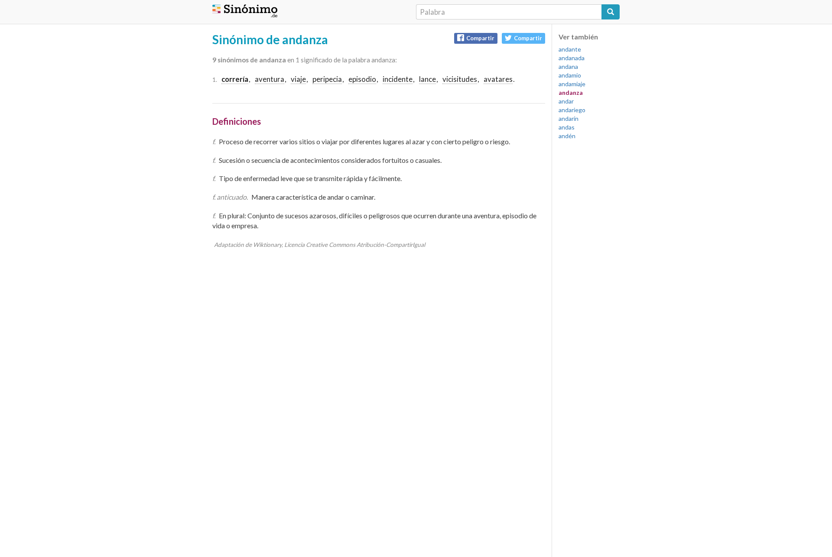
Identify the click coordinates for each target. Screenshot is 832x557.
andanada (572, 58)
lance (427, 79)
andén (567, 135)
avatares (498, 79)
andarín (568, 118)
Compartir (480, 38)
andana (568, 66)
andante (570, 49)
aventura (269, 79)
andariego (572, 109)
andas (567, 127)
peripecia (327, 79)
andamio (570, 75)
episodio (362, 79)
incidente (398, 79)
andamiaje (572, 83)
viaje (298, 79)
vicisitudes (459, 79)
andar (566, 101)
